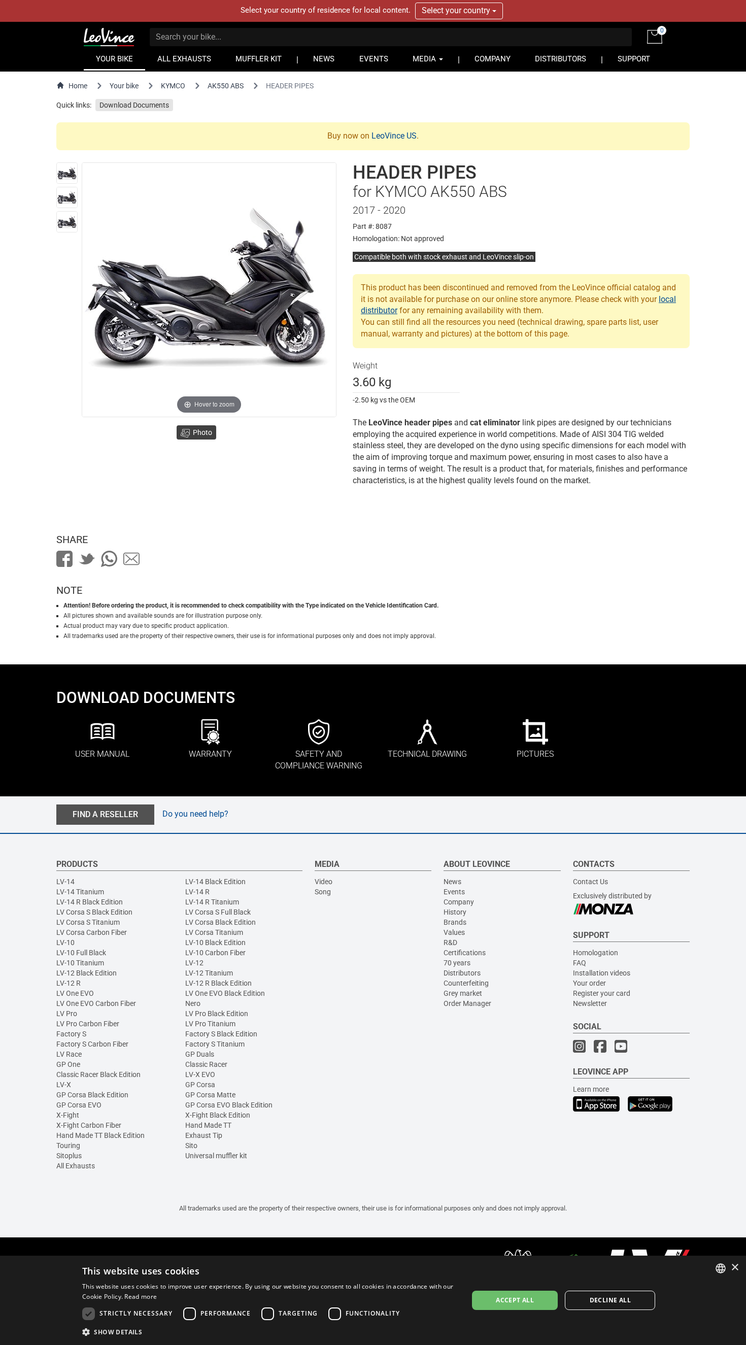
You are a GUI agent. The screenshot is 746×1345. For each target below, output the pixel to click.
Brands (455, 922)
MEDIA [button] (425, 59)
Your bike (124, 86)
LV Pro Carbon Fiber (87, 1024)
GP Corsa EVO (78, 1105)
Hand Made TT (208, 1125)
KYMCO (173, 86)
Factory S (71, 1034)
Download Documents (134, 105)
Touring (68, 1145)
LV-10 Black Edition (215, 942)
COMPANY (492, 59)
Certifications (465, 953)
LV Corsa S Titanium (88, 922)
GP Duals (199, 1054)
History (455, 912)
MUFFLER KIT (258, 59)
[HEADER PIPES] (67, 173)
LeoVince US (394, 136)
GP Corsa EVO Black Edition (229, 1105)
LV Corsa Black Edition (220, 922)
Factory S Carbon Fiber (92, 1044)
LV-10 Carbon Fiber (215, 953)
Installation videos (601, 973)
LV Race (69, 1054)
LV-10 (65, 942)
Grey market (463, 993)
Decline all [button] (610, 1300)
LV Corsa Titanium (214, 932)
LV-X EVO (200, 1074)
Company (459, 902)
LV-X (63, 1085)
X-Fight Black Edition (217, 1115)
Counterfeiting (466, 983)
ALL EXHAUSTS (184, 59)
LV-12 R (68, 983)
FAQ (579, 963)
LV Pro (66, 1014)
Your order (589, 983)
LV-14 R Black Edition (89, 902)
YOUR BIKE (114, 59)
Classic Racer (206, 1064)
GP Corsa (200, 1085)
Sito (191, 1145)
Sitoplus (69, 1156)
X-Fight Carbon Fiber (88, 1125)
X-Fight (67, 1115)
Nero (192, 1003)
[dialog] (373, 1300)
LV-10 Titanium (80, 963)
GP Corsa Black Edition (92, 1095)
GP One (68, 1064)
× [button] (734, 1267)
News (452, 882)
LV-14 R (197, 892)
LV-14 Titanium (80, 892)
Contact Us (590, 882)
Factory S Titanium (215, 1044)
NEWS (323, 59)
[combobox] (721, 1268)
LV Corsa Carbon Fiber (91, 932)
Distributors (462, 973)
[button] (269, 1331)
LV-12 (194, 963)
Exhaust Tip (203, 1135)
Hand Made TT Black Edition (100, 1135)
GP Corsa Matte (210, 1095)
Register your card (601, 993)
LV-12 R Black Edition (218, 983)
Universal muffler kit (216, 1156)
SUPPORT (634, 59)
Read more (140, 1296)
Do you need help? (195, 814)
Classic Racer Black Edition (98, 1074)
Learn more (591, 1089)
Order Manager (467, 1003)
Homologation (595, 953)
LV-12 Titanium (209, 973)
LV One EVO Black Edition (225, 993)
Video (323, 882)
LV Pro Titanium (210, 1024)
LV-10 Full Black (81, 953)
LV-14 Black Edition (215, 882)
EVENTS (373, 59)
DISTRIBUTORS (560, 59)
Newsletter (590, 1003)
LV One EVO (75, 993)
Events (454, 892)
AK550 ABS (226, 86)
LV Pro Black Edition (216, 1014)
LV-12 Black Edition (86, 973)
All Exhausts (75, 1166)
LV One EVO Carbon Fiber (96, 1003)
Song (323, 892)
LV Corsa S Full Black (218, 912)
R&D (450, 942)
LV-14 (65, 882)
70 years (457, 963)
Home (78, 86)
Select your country (457, 10)
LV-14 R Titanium (212, 902)
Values (454, 932)
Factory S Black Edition (221, 1034)
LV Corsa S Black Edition (94, 912)
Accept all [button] (515, 1300)
